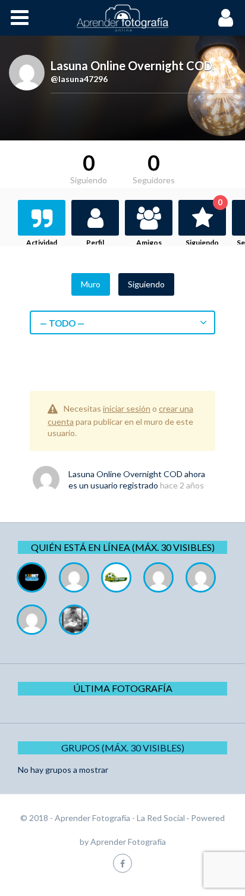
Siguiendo (204, 223)
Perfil (95, 242)
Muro (90, 284)
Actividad (41, 242)
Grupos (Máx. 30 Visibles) (122, 747)
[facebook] (122, 863)
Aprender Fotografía (128, 842)
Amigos (149, 242)
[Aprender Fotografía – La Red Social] (122, 18)
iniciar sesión (126, 408)
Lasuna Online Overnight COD (125, 474)
